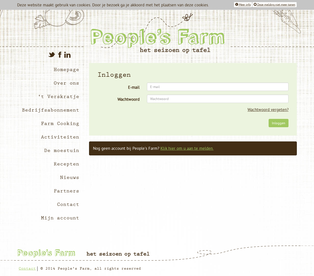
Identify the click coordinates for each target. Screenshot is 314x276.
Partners (66, 191)
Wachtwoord (129, 99)
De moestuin (61, 151)
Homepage (66, 70)
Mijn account (60, 218)
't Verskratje (58, 97)
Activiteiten (60, 137)
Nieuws (69, 178)
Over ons (66, 83)
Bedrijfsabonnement (50, 110)
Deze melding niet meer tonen (276, 4)
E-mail (134, 87)
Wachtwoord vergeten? (268, 109)
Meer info (244, 4)
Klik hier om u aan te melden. (187, 148)
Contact (68, 204)
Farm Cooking (60, 124)
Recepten (66, 164)
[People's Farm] (192, 33)
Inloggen (278, 123)
